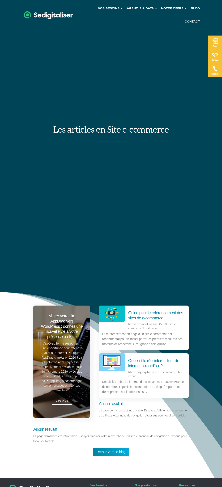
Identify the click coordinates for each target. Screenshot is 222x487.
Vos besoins (108, 8)
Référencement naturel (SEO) (147, 324)
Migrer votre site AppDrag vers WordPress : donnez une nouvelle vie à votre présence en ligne (62, 326)
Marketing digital (139, 372)
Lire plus (62, 400)
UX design (150, 328)
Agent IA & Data (140, 8)
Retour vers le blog (111, 452)
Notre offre (172, 8)
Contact (192, 21)
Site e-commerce (163, 372)
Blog (195, 8)
